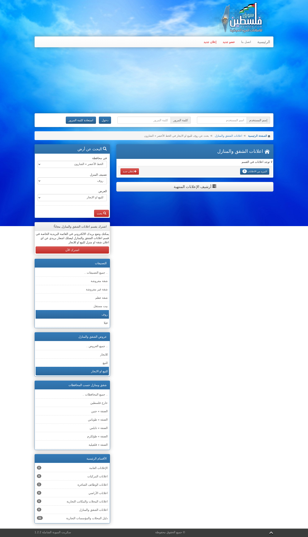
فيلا (106, 323)
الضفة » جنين (99, 411)
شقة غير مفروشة (97, 289)
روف (105, 314)
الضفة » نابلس (99, 428)
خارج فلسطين (99, 402)
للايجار (104, 354)
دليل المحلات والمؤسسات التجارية (73, 518)
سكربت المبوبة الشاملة (56, 532)
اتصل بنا (246, 42)
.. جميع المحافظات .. (95, 394)
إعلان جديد (210, 42)
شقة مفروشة (99, 281)
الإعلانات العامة (73, 468)
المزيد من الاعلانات (255, 171)
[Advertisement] (154, 81)
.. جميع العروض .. (97, 346)
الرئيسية (263, 42)
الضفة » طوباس (98, 419)
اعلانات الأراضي (73, 493)
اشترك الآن (72, 250)
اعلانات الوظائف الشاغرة (73, 484)
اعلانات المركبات (73, 476)
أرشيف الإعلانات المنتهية (193, 187)
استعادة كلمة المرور (81, 120)
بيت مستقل (100, 306)
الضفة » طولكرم (97, 436)
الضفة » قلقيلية (98, 444)
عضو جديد (229, 42)
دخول (105, 120)
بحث (100, 213)
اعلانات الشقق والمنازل (228, 135)
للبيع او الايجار (99, 371)
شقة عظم (101, 297)
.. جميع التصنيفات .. (96, 272)
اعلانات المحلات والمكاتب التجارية (73, 501)
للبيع (105, 362)
